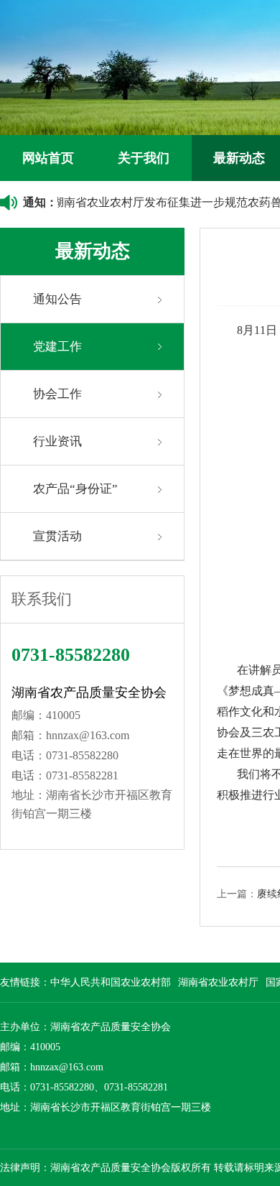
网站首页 (48, 158)
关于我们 (143, 158)
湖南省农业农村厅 (218, 982)
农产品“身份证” (75, 489)
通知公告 (57, 299)
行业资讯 (57, 441)
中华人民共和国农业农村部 (110, 982)
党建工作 (57, 346)
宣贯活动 (57, 536)
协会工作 (57, 394)
